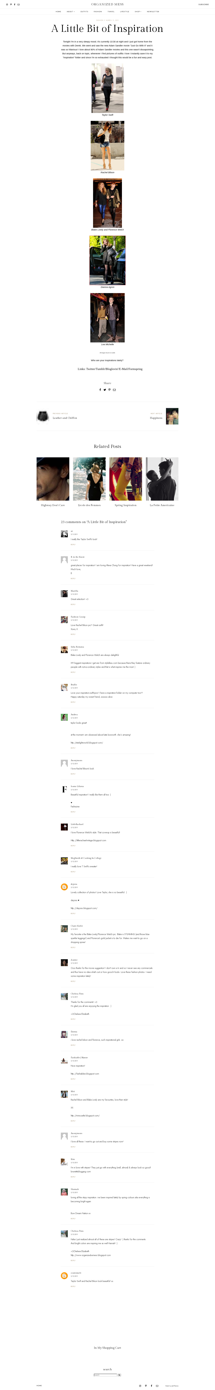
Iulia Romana (77, 647)
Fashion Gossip (78, 617)
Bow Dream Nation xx (80, 1213)
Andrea (74, 714)
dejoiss (74, 884)
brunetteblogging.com (81, 1171)
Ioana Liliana (77, 786)
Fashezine (75, 806)
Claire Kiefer (77, 926)
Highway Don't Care (53, 505)
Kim (73, 1159)
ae (72, 531)
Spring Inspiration (125, 505)
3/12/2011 (74, 560)
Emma (74, 1032)
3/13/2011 (74, 1035)
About (70, 11)
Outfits (84, 11)
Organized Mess (107, 4)
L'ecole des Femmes (89, 505)
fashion (99, 20)
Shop (137, 11)
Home (58, 11)
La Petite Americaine (162, 505)
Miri (73, 1091)
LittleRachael (77, 824)
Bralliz (74, 685)
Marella (74, 591)
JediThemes (175, 1386)
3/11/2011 (74, 534)
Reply (73, 544)
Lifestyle (124, 11)
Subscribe (204, 4)
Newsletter (153, 11)
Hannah (75, 1189)
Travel (111, 11)
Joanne (74, 960)
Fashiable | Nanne (79, 1058)
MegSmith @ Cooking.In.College (86, 858)
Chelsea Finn (77, 994)
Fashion (98, 11)
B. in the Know (77, 557)
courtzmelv (76, 1273)
